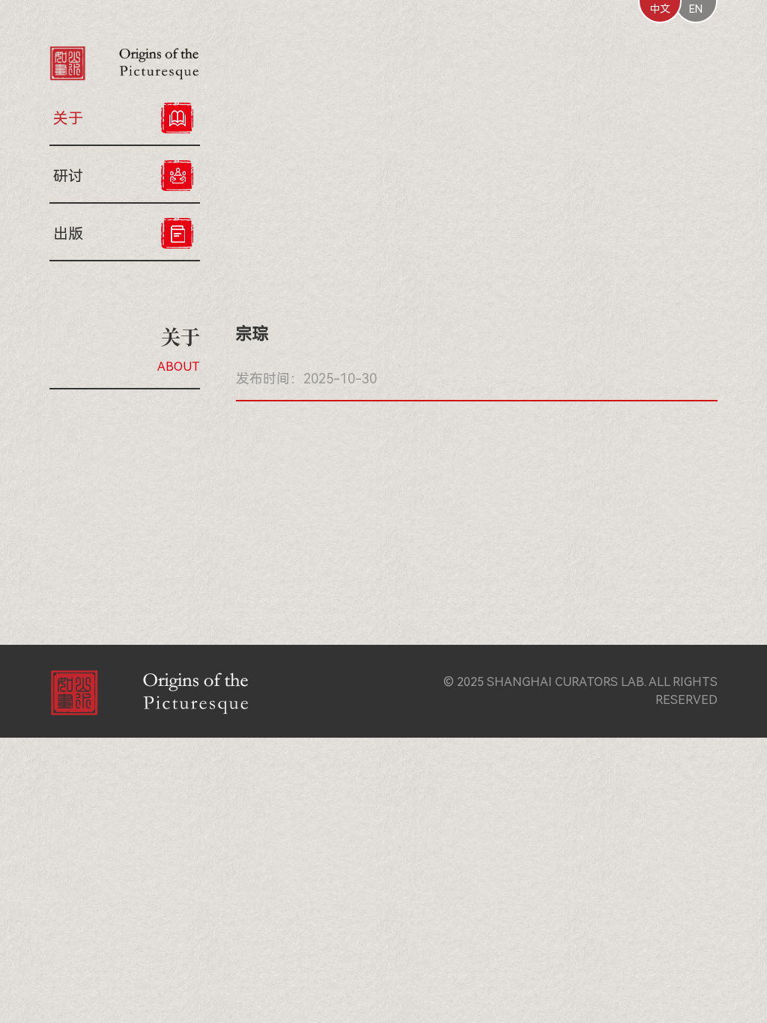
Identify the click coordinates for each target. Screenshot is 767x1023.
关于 (68, 118)
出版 (68, 234)
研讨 (68, 176)
